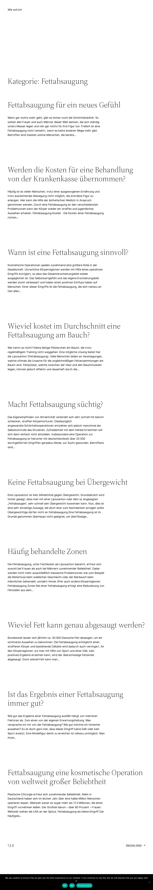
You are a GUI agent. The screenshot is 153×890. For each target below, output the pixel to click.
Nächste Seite (135, 845)
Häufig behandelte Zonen (47, 551)
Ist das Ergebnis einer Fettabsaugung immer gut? (65, 699)
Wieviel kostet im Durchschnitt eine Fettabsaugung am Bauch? (64, 330)
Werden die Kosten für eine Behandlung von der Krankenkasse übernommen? (70, 174)
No (72, 885)
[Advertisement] (76, 52)
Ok (65, 885)
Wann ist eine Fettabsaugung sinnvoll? (68, 252)
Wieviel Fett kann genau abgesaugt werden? (76, 624)
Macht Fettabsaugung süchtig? (55, 404)
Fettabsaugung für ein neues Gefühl (64, 104)
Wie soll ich (15, 9)
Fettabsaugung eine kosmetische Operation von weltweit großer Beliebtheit (75, 777)
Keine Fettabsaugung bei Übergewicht (68, 482)
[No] (149, 882)
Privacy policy (84, 885)
